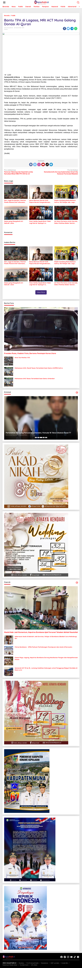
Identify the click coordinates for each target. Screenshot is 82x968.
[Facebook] (31, 164)
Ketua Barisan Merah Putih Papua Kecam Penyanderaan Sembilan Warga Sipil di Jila (39, 201)
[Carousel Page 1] (36, 437)
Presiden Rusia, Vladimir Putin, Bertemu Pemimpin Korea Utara (30, 353)
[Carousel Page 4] (43, 437)
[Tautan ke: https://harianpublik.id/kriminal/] (77, 392)
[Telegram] (51, 164)
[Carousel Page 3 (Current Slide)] (41, 437)
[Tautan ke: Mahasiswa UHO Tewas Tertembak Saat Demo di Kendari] (8, 382)
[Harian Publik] (41, 2)
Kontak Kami (24, 965)
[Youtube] (43, 164)
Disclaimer (44, 963)
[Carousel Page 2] (38, 437)
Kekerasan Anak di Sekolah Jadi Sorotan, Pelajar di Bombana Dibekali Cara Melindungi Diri (46, 637)
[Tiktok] (47, 164)
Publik (6, 29)
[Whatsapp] (75, 28)
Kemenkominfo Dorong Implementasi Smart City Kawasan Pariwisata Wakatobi (61, 172)
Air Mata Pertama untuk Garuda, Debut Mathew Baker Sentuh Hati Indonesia (66, 222)
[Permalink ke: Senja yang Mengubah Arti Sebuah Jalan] (16, 213)
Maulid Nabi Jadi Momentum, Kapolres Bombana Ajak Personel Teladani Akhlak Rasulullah (41, 632)
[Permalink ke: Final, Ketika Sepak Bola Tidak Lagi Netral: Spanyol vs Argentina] (41, 213)
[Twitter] (35, 164)
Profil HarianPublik (32, 963)
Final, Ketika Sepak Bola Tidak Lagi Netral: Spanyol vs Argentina (40, 222)
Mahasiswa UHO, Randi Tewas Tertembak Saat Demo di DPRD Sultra (39, 368)
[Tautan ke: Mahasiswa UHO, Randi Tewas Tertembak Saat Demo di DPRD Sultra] (8, 371)
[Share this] (64, 28)
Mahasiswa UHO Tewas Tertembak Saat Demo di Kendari (35, 378)
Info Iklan (34, 965)
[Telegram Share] (72, 28)
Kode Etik (65, 963)
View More (41, 292)
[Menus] (4, 2)
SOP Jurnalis (55, 963)
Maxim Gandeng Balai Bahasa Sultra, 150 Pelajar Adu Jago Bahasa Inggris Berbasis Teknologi (65, 201)
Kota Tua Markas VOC (22, 357)
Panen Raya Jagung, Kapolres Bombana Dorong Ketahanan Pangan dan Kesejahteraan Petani (46, 658)
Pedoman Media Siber (10, 965)
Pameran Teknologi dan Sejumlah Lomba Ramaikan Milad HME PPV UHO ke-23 (18, 172)
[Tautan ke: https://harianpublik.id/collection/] (77, 582)
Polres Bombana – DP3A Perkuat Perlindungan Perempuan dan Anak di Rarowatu (43, 647)
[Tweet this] (68, 28)
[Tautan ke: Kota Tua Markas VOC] (8, 361)
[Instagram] (39, 164)
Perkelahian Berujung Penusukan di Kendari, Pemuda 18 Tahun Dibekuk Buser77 (38, 433)
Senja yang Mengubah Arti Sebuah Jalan (13, 222)
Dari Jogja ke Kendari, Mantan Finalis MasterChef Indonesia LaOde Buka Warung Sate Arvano (15, 201)
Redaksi (21, 963)
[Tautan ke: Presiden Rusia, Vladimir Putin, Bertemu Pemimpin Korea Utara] (41, 329)
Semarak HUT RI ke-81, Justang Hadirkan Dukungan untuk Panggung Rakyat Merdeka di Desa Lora (46, 669)
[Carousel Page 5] (46, 437)
